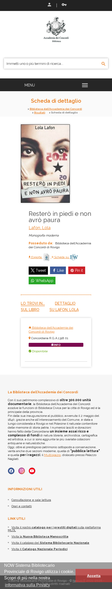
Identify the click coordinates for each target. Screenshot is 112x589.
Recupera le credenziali (63, 5)
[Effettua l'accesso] (48, 5)
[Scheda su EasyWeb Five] (74, 257)
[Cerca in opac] (103, 64)
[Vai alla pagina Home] (56, 29)
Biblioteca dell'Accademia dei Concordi (56, 108)
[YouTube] (32, 470)
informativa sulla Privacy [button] (27, 585)
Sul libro (30, 310)
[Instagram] (21, 470)
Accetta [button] (94, 576)
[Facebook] (11, 470)
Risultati (39, 112)
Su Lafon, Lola (64, 310)
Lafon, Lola (40, 227)
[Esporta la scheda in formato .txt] (46, 257)
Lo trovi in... (33, 303)
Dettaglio (65, 303)
